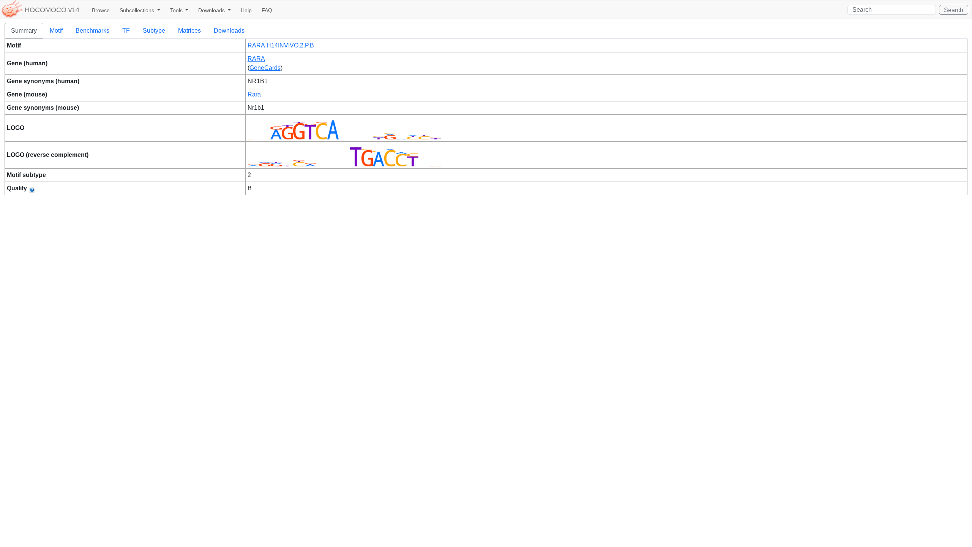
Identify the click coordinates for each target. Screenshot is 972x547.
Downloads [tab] (229, 30)
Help (246, 10)
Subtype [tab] (154, 30)
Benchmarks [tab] (92, 30)
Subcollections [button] (138, 10)
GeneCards (265, 68)
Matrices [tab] (189, 30)
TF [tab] (126, 30)
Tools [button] (177, 10)
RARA (256, 58)
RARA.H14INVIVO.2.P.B (281, 45)
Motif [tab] (56, 30)
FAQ (267, 10)
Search (953, 10)
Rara (254, 94)
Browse (101, 10)
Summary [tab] (24, 30)
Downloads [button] (212, 10)
